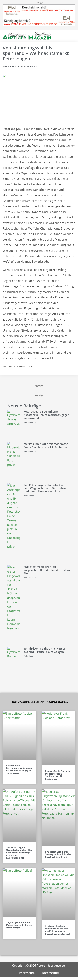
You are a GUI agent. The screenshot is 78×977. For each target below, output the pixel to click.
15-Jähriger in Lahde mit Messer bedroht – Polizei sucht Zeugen (44, 650)
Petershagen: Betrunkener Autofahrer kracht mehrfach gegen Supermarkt (46, 415)
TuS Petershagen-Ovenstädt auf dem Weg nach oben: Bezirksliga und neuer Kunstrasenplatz (45, 488)
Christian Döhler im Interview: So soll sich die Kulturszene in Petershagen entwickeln (58, 929)
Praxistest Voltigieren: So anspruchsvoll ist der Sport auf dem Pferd (47, 570)
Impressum (27, 973)
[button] (65, 36)
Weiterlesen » (30, 422)
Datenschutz (50, 973)
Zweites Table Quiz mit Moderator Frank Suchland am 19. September (46, 445)
